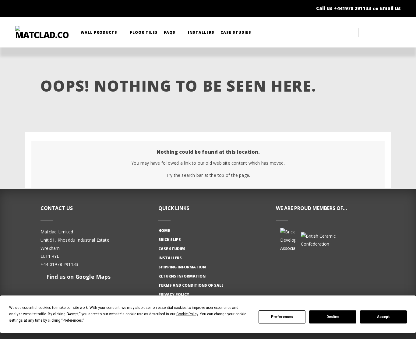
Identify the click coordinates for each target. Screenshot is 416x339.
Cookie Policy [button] (187, 314)
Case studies (171, 248)
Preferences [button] (72, 320)
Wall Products (99, 32)
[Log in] (382, 32)
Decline (332, 317)
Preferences (282, 317)
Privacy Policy (173, 294)
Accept (383, 317)
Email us (390, 8)
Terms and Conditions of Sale (191, 285)
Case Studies (236, 32)
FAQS (170, 32)
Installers (201, 32)
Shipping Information (182, 267)
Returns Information (182, 276)
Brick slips (169, 239)
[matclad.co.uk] (42, 32)
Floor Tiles (144, 32)
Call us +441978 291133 (343, 8)
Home (164, 230)
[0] (395, 32)
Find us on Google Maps (78, 276)
